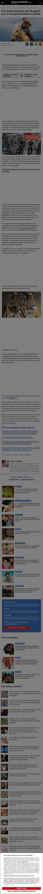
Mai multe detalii (24, 861)
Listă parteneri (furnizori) (9, 884)
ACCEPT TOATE (21, 888)
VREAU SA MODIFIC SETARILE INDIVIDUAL (21, 891)
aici (11, 869)
